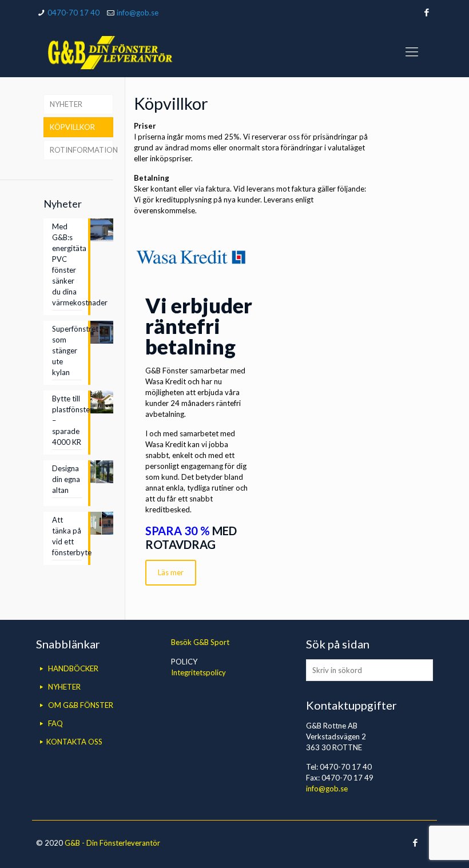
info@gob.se (137, 12)
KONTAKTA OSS (74, 741)
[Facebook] (427, 12)
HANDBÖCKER (73, 668)
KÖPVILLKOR (72, 127)
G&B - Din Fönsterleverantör (112, 842)
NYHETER (66, 104)
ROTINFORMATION (81, 149)
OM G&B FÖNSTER (80, 705)
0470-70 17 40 (73, 12)
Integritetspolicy (198, 672)
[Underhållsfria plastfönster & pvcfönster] (110, 51)
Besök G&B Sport (200, 642)
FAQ (55, 723)
